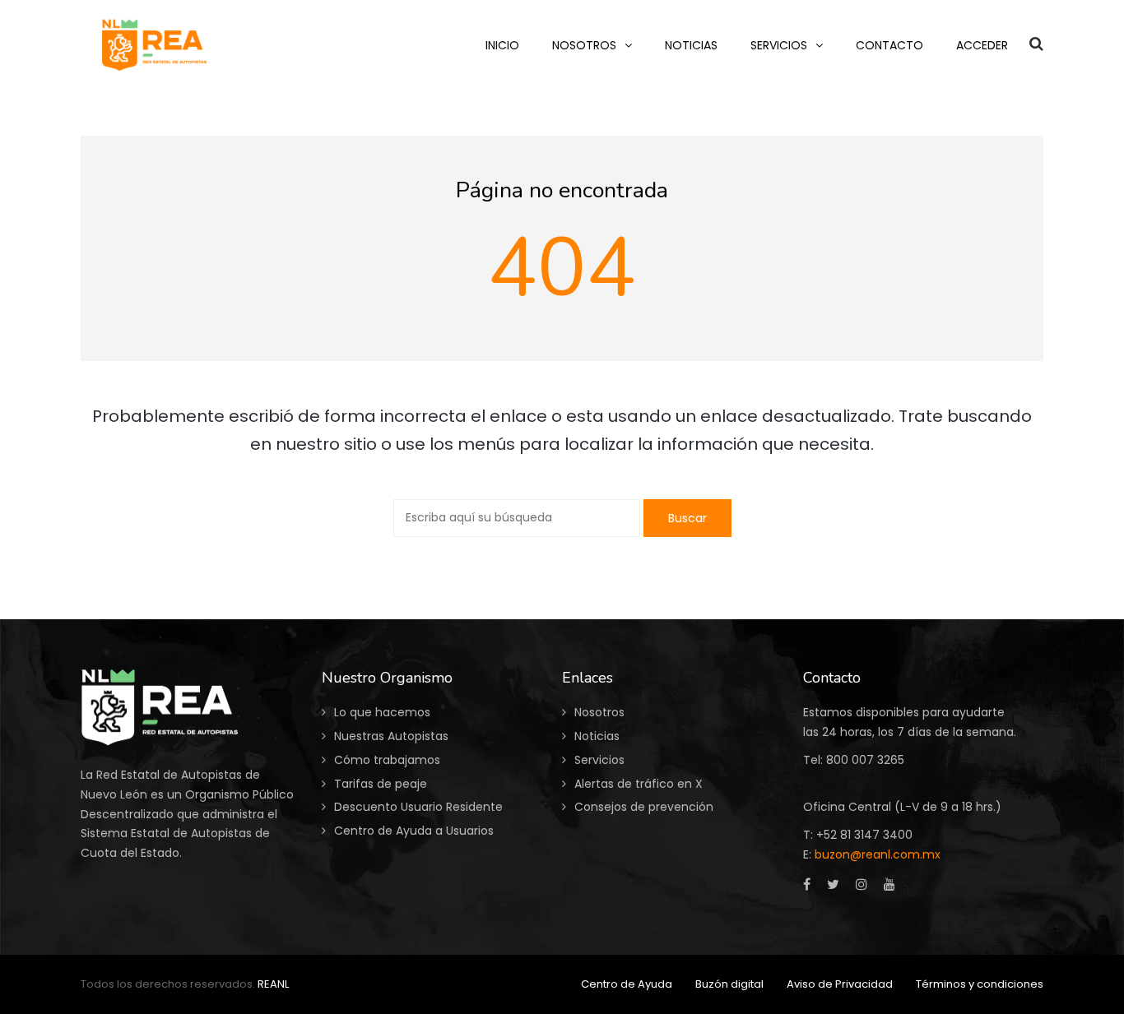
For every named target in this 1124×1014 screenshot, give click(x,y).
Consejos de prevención (643, 807)
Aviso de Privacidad (840, 984)
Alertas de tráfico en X (638, 784)
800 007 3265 (865, 760)
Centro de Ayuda (626, 984)
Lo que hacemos (382, 712)
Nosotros (599, 712)
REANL (273, 984)
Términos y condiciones (979, 984)
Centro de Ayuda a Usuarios (414, 830)
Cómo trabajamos (387, 760)
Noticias (597, 736)
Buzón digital (729, 984)
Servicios (599, 760)
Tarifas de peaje (380, 784)
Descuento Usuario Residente (418, 807)
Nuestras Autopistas (391, 736)
